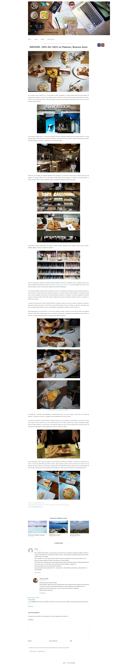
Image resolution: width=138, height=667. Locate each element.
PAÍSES (42, 39)
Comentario (31, 619)
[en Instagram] (102, 45)
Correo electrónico (53, 641)
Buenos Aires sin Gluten (33, 597)
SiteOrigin (73, 663)
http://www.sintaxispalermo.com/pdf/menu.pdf (60, 284)
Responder (37, 572)
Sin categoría (69, 43)
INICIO (29, 39)
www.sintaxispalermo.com (36, 506)
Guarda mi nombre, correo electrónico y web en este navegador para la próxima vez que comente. (49, 647)
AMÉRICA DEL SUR (49, 43)
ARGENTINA (57, 43)
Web (71, 641)
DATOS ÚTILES (51, 39)
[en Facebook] (99, 45)
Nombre (30, 641)
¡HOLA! (36, 39)
